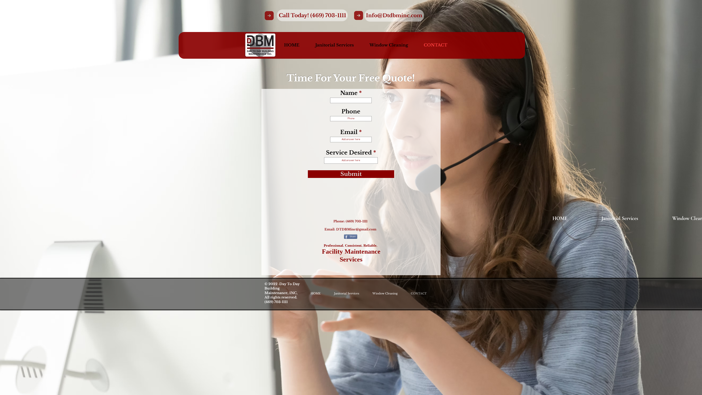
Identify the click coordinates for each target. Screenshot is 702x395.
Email (349, 132)
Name (349, 93)
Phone (350, 111)
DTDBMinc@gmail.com (356, 229)
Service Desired (349, 152)
